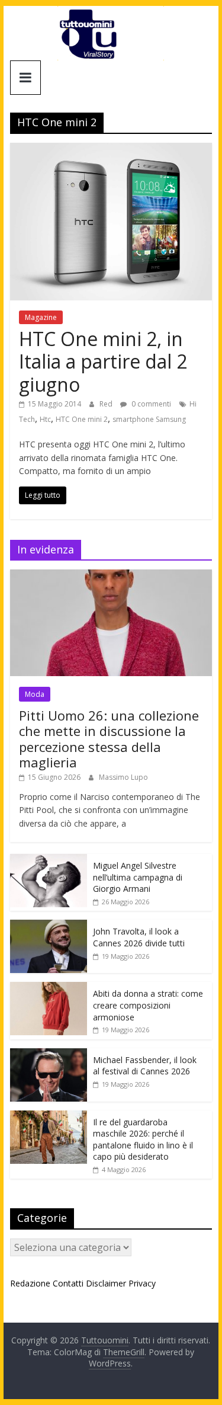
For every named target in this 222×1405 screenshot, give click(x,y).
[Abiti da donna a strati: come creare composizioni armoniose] (48, 988)
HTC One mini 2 (82, 419)
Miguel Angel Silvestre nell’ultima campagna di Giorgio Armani (137, 877)
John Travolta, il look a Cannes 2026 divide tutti (139, 937)
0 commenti (150, 404)
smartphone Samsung (149, 419)
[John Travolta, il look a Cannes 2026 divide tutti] (48, 926)
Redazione (30, 1283)
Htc (45, 419)
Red (106, 404)
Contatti (68, 1283)
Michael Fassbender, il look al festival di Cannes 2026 (145, 1065)
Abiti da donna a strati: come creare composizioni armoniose (148, 1005)
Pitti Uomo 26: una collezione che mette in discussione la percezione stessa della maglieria (109, 738)
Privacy (142, 1283)
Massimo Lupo (123, 777)
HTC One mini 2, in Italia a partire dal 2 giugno (103, 361)
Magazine (41, 317)
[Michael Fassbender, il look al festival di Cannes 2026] (48, 1054)
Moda (34, 694)
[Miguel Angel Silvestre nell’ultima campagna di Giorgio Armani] (48, 860)
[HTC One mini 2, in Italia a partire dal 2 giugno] (111, 149)
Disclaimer (106, 1283)
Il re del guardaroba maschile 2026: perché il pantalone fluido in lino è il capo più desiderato (143, 1139)
